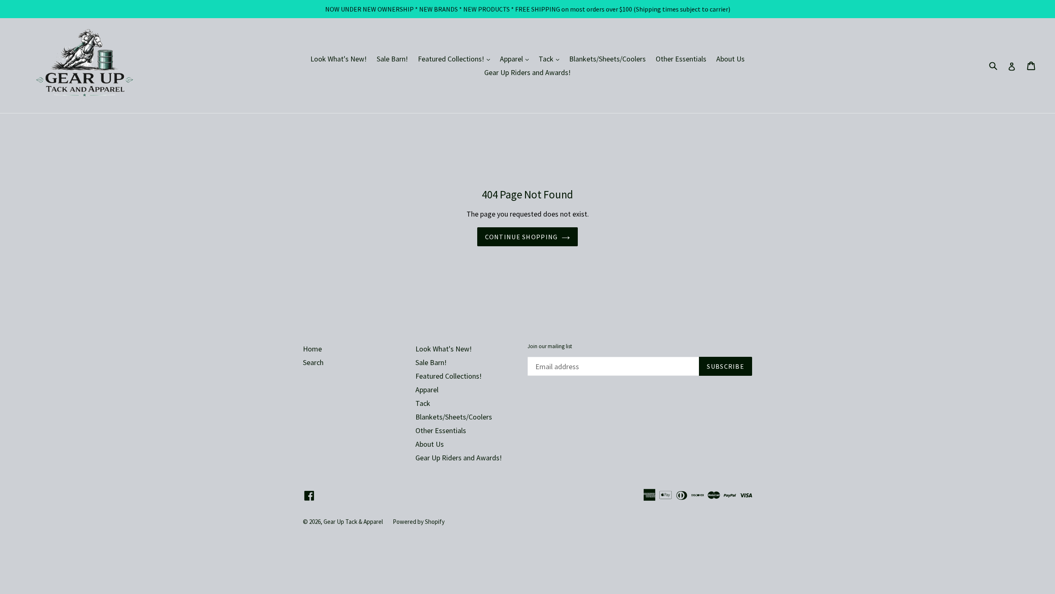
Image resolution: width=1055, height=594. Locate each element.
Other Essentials (681, 59)
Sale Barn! (392, 59)
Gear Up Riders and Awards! (527, 72)
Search (313, 362)
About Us (730, 59)
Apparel (516, 59)
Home (312, 349)
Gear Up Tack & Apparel (353, 522)
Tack (551, 59)
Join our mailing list (550, 346)
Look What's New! (338, 59)
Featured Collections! (456, 59)
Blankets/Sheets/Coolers (607, 59)
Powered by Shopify (419, 522)
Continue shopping (521, 237)
